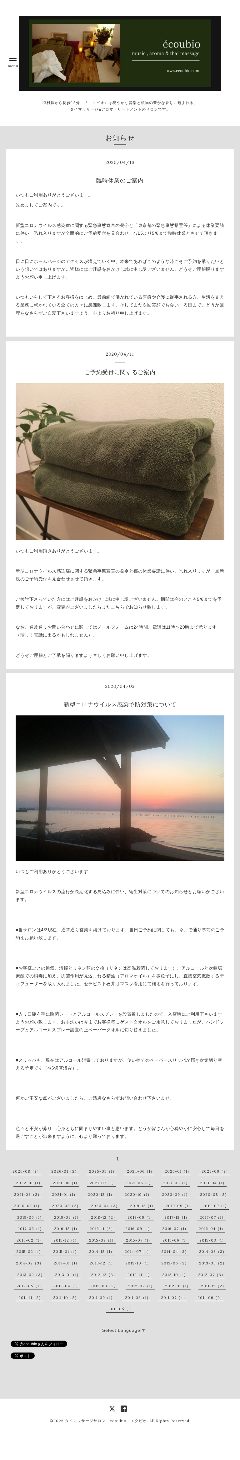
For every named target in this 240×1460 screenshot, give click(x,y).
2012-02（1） (141, 1286)
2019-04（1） (67, 1217)
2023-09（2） (216, 1171)
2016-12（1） (66, 1228)
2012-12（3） (104, 1274)
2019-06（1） (30, 1217)
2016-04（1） (212, 1228)
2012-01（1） (178, 1286)
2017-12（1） (176, 1217)
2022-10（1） (29, 1182)
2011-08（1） (138, 1297)
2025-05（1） (103, 1171)
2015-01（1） (66, 1251)
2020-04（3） (105, 1205)
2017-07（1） (213, 1217)
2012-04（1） (66, 1286)
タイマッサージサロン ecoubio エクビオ (106, 1420)
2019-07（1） (215, 1205)
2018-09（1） (141, 1217)
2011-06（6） (211, 1297)
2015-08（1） (102, 1240)
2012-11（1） (140, 1274)
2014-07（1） (138, 1251)
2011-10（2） (66, 1297)
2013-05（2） (213, 1263)
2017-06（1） (31, 1228)
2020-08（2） (214, 1194)
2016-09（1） (138, 1228)
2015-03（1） (212, 1240)
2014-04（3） (175, 1251)
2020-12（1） (101, 1194)
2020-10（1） (138, 1194)
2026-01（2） (65, 1171)
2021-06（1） (139, 1182)
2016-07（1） (175, 1228)
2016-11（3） (102, 1228)
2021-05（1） (176, 1182)
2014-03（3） (213, 1251)
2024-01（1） (178, 1171)
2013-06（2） (175, 1263)
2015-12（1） (66, 1240)
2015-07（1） (139, 1240)
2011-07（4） (174, 1297)
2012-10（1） (175, 1274)
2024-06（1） (140, 1171)
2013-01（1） (68, 1274)
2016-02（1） (30, 1240)
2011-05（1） (121, 1308)
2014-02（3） (29, 1263)
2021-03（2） (28, 1194)
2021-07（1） (103, 1182)
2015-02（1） (29, 1251)
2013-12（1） (102, 1263)
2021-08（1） (66, 1182)
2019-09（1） (179, 1205)
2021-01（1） (65, 1194)
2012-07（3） (211, 1274)
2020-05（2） (66, 1205)
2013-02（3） (31, 1274)
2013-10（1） (138, 1263)
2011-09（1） (102, 1297)
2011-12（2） (213, 1286)
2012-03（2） (104, 1286)
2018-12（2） (104, 1217)
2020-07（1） (28, 1205)
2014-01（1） (66, 1263)
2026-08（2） (26, 1171)
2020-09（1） (176, 1194)
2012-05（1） (30, 1286)
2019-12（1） (142, 1205)
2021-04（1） (213, 1182)
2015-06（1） (175, 1240)
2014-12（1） (101, 1251)
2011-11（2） (30, 1297)
